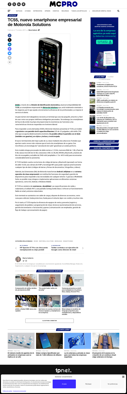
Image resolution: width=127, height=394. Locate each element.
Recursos (65, 11)
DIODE (36, 241)
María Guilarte (33, 30)
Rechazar (88, 384)
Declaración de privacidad (19, 391)
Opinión (47, 11)
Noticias (19, 11)
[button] (123, 377)
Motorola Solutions (47, 241)
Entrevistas (37, 11)
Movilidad (58, 241)
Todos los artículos (79, 11)
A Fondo (28, 11)
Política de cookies (7, 391)
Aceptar (64, 384)
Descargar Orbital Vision (101, 11)
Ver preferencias (113, 384)
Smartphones (68, 241)
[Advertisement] (49, 226)
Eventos (56, 11)
